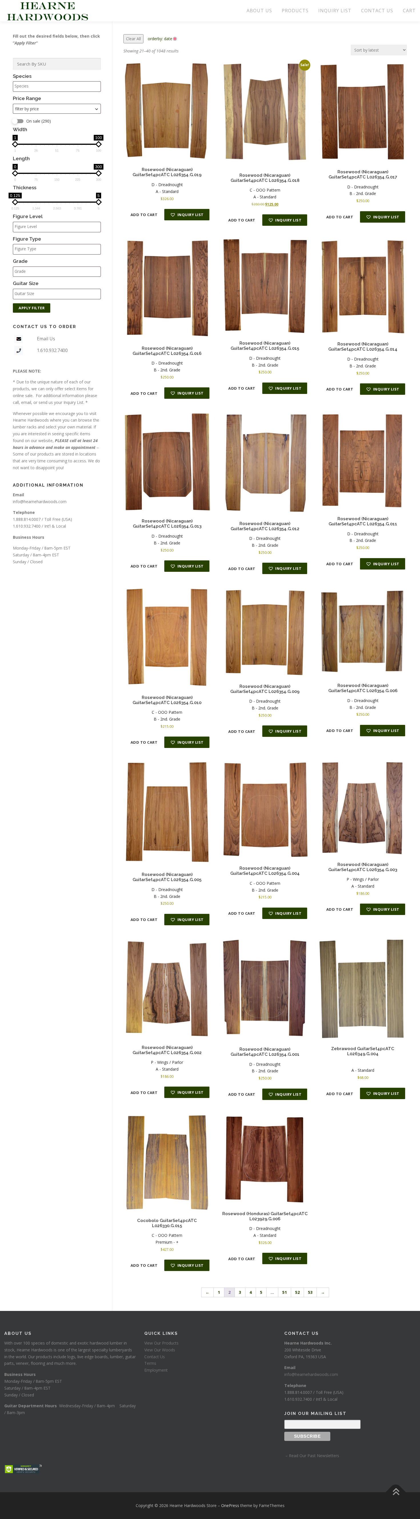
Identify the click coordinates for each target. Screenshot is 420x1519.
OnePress (230, 1505)
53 (310, 1292)
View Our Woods (159, 1350)
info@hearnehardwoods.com (40, 501)
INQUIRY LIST (334, 10)
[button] (186, 214)
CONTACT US (377, 10)
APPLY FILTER (32, 307)
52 (297, 1292)
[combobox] (57, 109)
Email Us (46, 338)
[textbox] (58, 86)
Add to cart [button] (144, 214)
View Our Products (161, 1343)
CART (409, 10)
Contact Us (154, 1356)
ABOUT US (259, 10)
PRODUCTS (295, 10)
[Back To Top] (396, 1492)
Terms (150, 1363)
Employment (156, 1370)
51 (284, 1292)
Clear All (133, 38)
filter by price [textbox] (27, 108)
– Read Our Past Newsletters (311, 1455)
